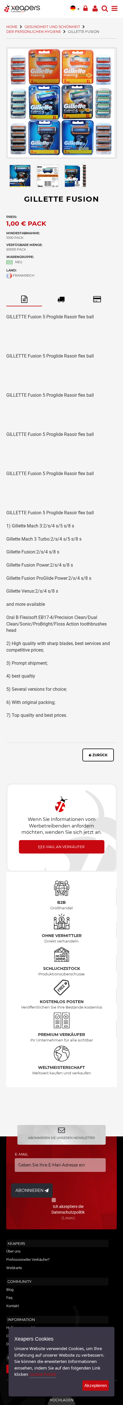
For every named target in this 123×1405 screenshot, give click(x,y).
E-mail (21, 1154)
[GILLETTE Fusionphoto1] (62, 103)
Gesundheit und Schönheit (52, 27)
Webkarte (14, 1268)
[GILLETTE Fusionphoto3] (75, 176)
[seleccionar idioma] (75, 7)
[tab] (24, 299)
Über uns (13, 1251)
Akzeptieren (95, 1385)
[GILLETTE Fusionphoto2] (48, 176)
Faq (9, 1297)
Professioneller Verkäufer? (27, 1259)
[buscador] (104, 7)
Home (11, 27)
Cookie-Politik (42, 1374)
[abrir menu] (114, 7)
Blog (9, 1289)
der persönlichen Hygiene (33, 31)
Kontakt (12, 1306)
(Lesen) (68, 1218)
